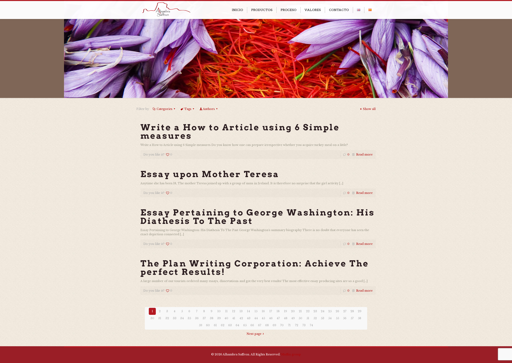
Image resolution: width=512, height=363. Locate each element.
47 (278, 318)
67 (259, 325)
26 (337, 311)
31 (159, 318)
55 (337, 318)
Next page (254, 334)
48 (285, 318)
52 (315, 318)
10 (219, 311)
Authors (209, 109)
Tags (187, 109)
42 (241, 318)
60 (208, 325)
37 (204, 318)
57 (352, 318)
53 (322, 318)
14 (248, 311)
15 (256, 311)
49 (293, 318)
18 (278, 311)
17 (270, 311)
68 (267, 325)
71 (289, 325)
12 (233, 311)
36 (197, 318)
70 (282, 325)
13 (241, 311)
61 (215, 325)
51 (307, 318)
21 (300, 311)
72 (296, 325)
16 (263, 311)
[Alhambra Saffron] (165, 9)
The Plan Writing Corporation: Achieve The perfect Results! (254, 267)
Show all (369, 109)
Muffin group (291, 354)
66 (252, 325)
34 (182, 318)
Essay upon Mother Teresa (209, 174)
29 (359, 311)
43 (248, 318)
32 (167, 318)
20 (293, 311)
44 (256, 318)
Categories (164, 109)
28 (352, 311)
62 (222, 325)
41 (233, 318)
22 (308, 311)
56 (344, 318)
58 (359, 318)
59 (200, 325)
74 (311, 325)
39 (219, 318)
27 (344, 311)
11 (226, 311)
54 (330, 318)
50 (300, 318)
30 (152, 318)
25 (330, 311)
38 (211, 318)
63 (230, 325)
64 (237, 325)
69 (274, 325)
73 (304, 325)
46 (271, 318)
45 (263, 318)
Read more (364, 154)
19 (285, 311)
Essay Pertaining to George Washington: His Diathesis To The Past (257, 216)
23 (315, 311)
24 (322, 311)
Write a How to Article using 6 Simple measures (240, 131)
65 (245, 325)
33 (174, 318)
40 (226, 318)
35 (189, 318)
